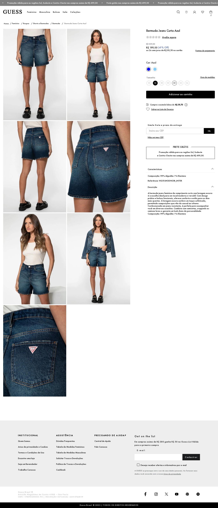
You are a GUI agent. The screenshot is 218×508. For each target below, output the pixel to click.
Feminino (32, 12)
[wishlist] (203, 12)
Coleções (75, 12)
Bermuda (56, 23)
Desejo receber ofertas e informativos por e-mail (164, 465)
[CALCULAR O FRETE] (209, 131)
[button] (188, 37)
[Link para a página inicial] (6, 23)
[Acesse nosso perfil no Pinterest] (187, 494)
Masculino (44, 12)
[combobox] (178, 12)
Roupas (26, 23)
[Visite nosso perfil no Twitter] (166, 494)
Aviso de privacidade (172, 474)
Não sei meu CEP (156, 137)
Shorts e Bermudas (41, 23)
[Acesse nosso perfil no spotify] (198, 494)
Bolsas (56, 12)
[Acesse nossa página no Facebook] (145, 494)
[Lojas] (186, 12)
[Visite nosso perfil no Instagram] (156, 494)
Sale (65, 12)
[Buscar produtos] (178, 12)
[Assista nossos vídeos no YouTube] (177, 494)
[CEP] (180, 129)
